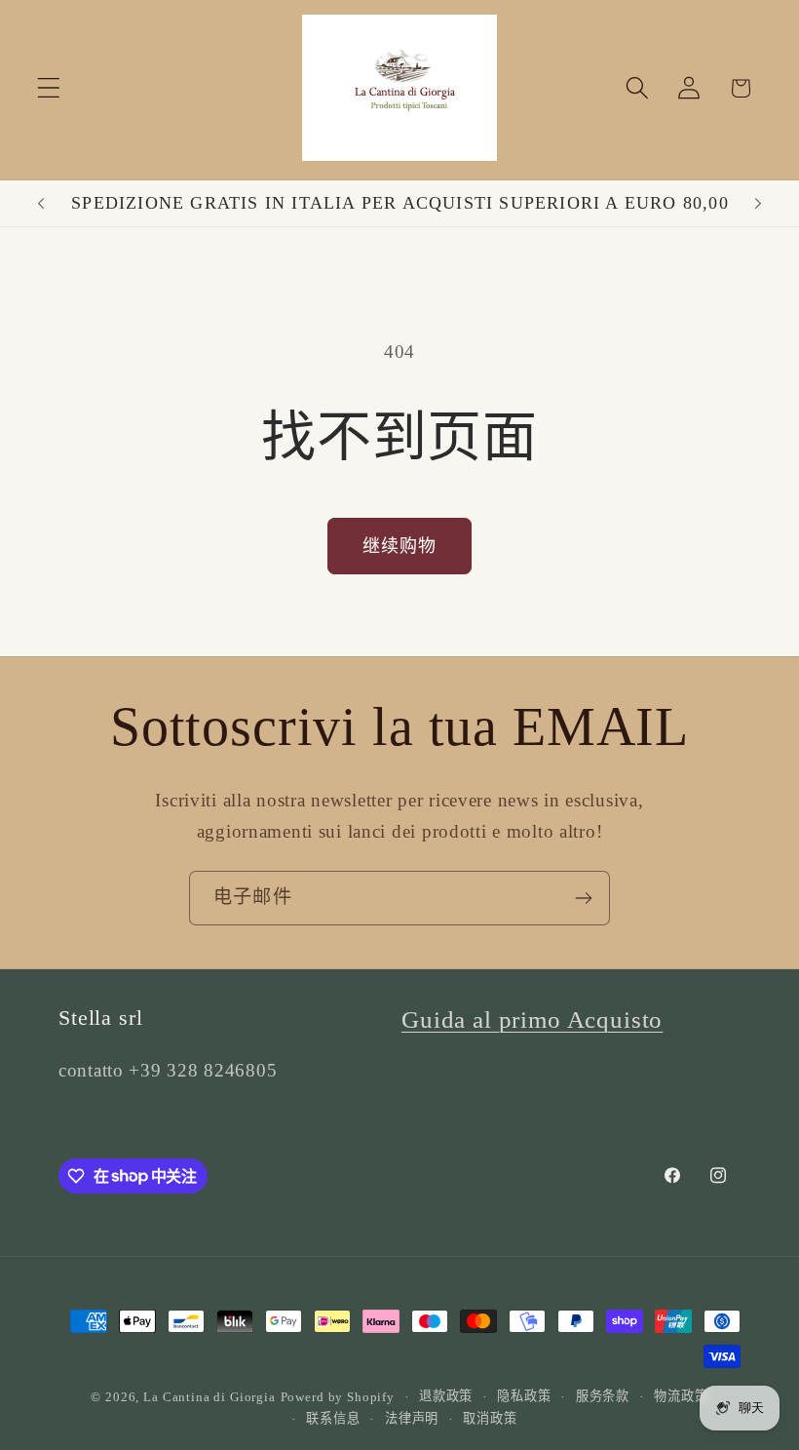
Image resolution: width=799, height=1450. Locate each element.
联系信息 (333, 1418)
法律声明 (411, 1418)
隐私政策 (524, 1396)
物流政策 (680, 1396)
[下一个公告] (758, 203)
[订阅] (583, 898)
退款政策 (446, 1396)
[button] (49, 88)
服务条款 (602, 1396)
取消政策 (489, 1418)
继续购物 (400, 546)
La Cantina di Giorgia (209, 1397)
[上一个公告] (40, 203)
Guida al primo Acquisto (532, 1019)
